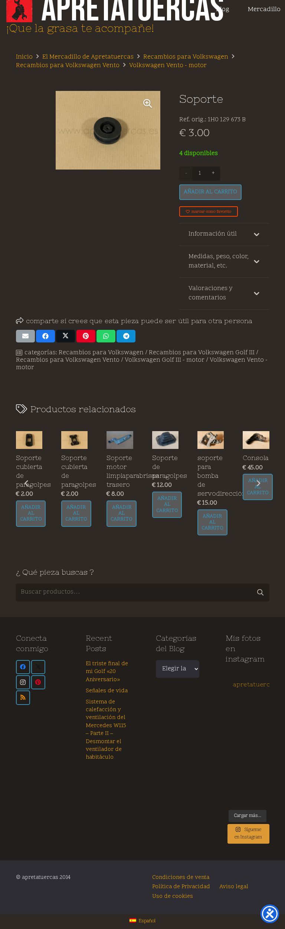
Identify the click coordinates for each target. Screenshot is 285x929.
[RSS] (23, 697)
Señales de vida (107, 691)
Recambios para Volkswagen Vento (67, 65)
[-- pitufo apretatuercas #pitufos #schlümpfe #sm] (236, 772)
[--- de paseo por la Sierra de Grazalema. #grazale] (258, 797)
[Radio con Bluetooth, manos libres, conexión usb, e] (258, 708)
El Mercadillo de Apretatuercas (88, 57)
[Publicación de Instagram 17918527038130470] (258, 721)
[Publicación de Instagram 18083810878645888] (258, 734)
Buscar (260, 592)
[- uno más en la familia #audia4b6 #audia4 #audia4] (258, 759)
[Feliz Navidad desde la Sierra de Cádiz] (236, 708)
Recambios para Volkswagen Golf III (202, 352)
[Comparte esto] (45, 336)
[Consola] (256, 440)
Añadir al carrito (210, 192)
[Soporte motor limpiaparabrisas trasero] (120, 440)
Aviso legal (233, 887)
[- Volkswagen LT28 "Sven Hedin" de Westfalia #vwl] (258, 772)
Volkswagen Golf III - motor (164, 360)
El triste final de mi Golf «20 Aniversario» (107, 672)
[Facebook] (23, 667)
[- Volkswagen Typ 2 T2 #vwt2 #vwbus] (236, 785)
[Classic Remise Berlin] (258, 785)
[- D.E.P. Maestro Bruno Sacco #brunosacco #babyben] (258, 746)
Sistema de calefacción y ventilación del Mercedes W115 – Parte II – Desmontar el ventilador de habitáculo (106, 730)
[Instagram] (23, 682)
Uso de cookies (172, 896)
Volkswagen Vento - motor (168, 65)
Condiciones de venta (180, 878)
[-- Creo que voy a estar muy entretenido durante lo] (236, 797)
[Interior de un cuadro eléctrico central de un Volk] (236, 746)
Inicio (24, 57)
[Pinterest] (38, 682)
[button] (147, 103)
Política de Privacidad (181, 887)
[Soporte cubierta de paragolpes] (29, 440)
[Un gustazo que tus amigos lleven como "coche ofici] (236, 721)
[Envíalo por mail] (25, 336)
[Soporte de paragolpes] (165, 440)
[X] (38, 667)
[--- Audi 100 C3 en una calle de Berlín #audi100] (236, 759)
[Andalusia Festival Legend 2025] (236, 734)
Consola (256, 458)
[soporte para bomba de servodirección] (210, 440)
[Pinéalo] (85, 336)
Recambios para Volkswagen (185, 57)
